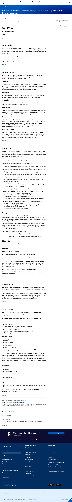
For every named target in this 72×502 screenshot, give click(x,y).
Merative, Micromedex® (20, 400)
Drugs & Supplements (7, 6)
